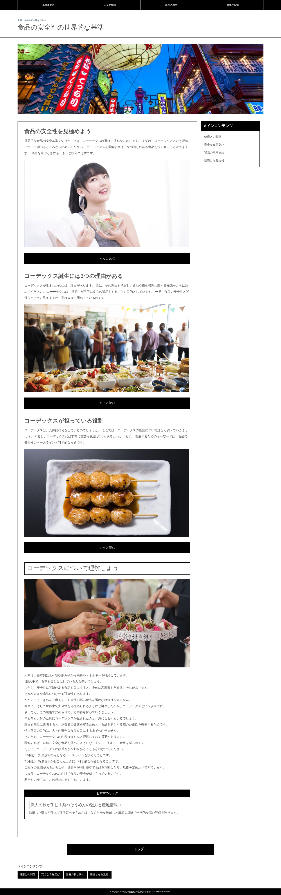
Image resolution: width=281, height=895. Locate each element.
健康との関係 (212, 136)
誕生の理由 (171, 5)
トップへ (140, 849)
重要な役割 (233, 5)
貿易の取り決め (214, 152)
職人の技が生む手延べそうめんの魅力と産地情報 (74, 805)
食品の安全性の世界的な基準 (61, 27)
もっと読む (107, 258)
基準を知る (48, 5)
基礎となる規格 (214, 160)
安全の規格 (110, 5)
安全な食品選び (214, 144)
